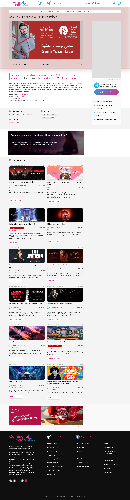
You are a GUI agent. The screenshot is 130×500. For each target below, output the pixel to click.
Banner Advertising (109, 461)
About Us (106, 443)
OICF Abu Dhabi (23, 94)
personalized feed (50, 11)
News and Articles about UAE (55, 466)
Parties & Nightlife (13, 364)
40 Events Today (58, 437)
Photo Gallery (107, 468)
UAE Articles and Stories (104, 116)
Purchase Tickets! (17, 201)
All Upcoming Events (52, 459)
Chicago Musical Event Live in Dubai (21, 182)
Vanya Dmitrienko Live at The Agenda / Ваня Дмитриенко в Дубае (24, 266)
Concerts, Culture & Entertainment (20, 114)
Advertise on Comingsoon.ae (114, 79)
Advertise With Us (108, 447)
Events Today (100, 109)
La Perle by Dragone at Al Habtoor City (22, 224)
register (58, 11)
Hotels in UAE (51, 474)
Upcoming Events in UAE (104, 105)
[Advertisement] (106, 49)
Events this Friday (52, 444)
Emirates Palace (69, 78)
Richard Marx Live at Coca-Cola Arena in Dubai (25, 303)
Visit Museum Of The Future (57, 342)
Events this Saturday (52, 447)
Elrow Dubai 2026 (15, 381)
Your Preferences (80, 451)
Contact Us (79, 470)
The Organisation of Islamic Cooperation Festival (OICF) (36, 74)
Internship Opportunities (82, 466)
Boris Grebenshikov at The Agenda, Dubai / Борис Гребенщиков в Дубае (62, 382)
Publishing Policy (108, 457)
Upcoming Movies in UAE (54, 463)
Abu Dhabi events (48, 118)
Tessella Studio (65, 496)
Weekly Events (51, 455)
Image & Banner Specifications (112, 464)
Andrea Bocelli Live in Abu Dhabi (58, 265)
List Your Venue (80, 459)
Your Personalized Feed (104, 102)
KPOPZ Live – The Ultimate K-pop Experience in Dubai (64, 183)
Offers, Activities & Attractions (106, 112)
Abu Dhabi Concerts (49, 115)
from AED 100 (21, 98)
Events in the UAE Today (93, 3)
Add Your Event (107, 92)
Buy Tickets (15, 242)
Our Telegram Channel (82, 462)
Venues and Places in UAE (54, 470)
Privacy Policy (81, 496)
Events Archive (107, 476)
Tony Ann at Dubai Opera (18, 342)
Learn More (15, 151)
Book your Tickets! (55, 358)
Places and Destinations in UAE (106, 119)
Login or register (58, 3)
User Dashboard (80, 447)
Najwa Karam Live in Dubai (56, 224)
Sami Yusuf (43, 78)
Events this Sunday (52, 451)
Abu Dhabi (76, 64)
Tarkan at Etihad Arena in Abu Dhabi (59, 303)
